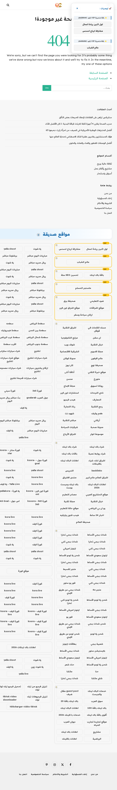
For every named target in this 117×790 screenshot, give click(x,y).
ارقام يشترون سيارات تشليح (37, 370)
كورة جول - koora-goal (37, 462)
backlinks (97, 470)
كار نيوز (69, 365)
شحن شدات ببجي (97, 623)
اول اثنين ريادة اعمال (96, 249)
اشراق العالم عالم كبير (97, 477)
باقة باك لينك (97, 275)
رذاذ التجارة (69, 406)
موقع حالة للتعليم (69, 508)
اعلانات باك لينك (69, 732)
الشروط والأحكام (104, 203)
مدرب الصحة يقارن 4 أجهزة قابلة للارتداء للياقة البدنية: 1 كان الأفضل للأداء (78, 123)
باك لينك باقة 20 (69, 701)
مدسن (69, 379)
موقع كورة (23, 571)
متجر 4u (97, 589)
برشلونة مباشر (37, 290)
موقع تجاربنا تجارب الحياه (97, 723)
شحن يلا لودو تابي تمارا (69, 601)
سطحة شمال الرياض (37, 337)
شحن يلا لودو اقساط (69, 555)
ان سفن (97, 337)
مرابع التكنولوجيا (69, 337)
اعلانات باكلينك (69, 738)
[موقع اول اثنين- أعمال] (58, 5)
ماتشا (69, 671)
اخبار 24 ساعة (97, 515)
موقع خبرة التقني (97, 372)
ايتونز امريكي (69, 548)
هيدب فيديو (69, 399)
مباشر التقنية (69, 420)
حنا (96, 671)
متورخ (97, 379)
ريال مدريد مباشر (37, 262)
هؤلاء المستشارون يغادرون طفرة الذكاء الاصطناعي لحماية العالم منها (81, 136)
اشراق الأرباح (69, 434)
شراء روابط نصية (96, 453)
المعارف (96, 399)
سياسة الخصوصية (103, 208)
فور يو (69, 616)
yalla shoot (37, 269)
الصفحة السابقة (98, 72)
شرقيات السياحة (69, 427)
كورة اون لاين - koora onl (37, 493)
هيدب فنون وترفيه (69, 515)
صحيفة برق (69, 301)
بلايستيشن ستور (97, 650)
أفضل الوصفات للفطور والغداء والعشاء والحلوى (90, 143)
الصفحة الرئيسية (98, 78)
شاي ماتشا (96, 678)
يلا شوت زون (37, 666)
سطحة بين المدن (37, 330)
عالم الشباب (83, 262)
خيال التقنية (97, 344)
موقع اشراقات (96, 308)
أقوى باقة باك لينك (97, 715)
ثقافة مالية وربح (104, 163)
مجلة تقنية (69, 501)
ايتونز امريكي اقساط (69, 610)
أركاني (97, 420)
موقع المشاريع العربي (97, 494)
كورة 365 (37, 390)
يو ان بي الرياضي (97, 508)
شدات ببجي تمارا (69, 534)
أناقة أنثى (69, 372)
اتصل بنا (108, 213)
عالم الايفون (97, 358)
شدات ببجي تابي (69, 541)
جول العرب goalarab (37, 397)
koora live (37, 477)
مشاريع (97, 732)
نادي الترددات (96, 392)
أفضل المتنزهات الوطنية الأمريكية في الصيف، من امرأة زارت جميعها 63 (79, 130)
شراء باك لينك (97, 446)
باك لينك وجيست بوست (69, 486)
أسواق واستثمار (104, 173)
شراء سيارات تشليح (37, 358)
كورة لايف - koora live (37, 613)
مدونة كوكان (69, 358)
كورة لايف (37, 523)
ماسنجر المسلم (83, 288)
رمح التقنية (97, 406)
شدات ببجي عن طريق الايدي (69, 591)
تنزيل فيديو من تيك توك (37, 688)
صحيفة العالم (83, 522)
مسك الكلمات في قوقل (97, 329)
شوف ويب (69, 344)
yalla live (23, 437)
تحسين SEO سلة (69, 275)
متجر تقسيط (69, 569)
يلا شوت (37, 248)
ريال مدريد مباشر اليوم (37, 422)
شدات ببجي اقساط (96, 534)
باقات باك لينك (69, 453)
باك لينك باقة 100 (96, 708)
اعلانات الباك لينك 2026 (97, 486)
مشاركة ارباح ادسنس (69, 249)
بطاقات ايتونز (69, 644)
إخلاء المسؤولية (104, 198)
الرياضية (97, 738)
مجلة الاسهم (97, 351)
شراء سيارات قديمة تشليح (23, 378)
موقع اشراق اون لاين (69, 308)
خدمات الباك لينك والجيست (97, 693)
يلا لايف (23, 407)
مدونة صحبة (96, 427)
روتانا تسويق (96, 386)
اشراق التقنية (69, 327)
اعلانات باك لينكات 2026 (23, 647)
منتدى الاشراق (69, 477)
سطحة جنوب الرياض (37, 344)
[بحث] (8, 5)
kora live (37, 590)
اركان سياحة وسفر (83, 314)
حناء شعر (69, 664)
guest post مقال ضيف (69, 693)
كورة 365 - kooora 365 (37, 503)
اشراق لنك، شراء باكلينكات (97, 462)
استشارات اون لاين (69, 392)
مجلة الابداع (69, 386)
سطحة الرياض (37, 323)
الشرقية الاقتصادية (69, 351)
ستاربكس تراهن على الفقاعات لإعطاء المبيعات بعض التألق (85, 117)
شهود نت (69, 413)
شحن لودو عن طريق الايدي (69, 635)
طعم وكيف (97, 413)
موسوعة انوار (96, 434)
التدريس (69, 470)
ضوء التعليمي (97, 301)
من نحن (108, 193)
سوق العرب (97, 701)
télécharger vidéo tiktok (23, 706)
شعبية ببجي (97, 644)
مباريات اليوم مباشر (37, 255)
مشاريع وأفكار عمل (103, 168)
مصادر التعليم (69, 494)
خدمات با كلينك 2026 (69, 715)
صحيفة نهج (97, 365)
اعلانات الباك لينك (69, 460)
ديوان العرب (69, 721)
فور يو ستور (69, 583)
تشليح (37, 351)
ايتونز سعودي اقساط (96, 555)
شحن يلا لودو (96, 633)
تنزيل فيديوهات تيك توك (37, 698)
